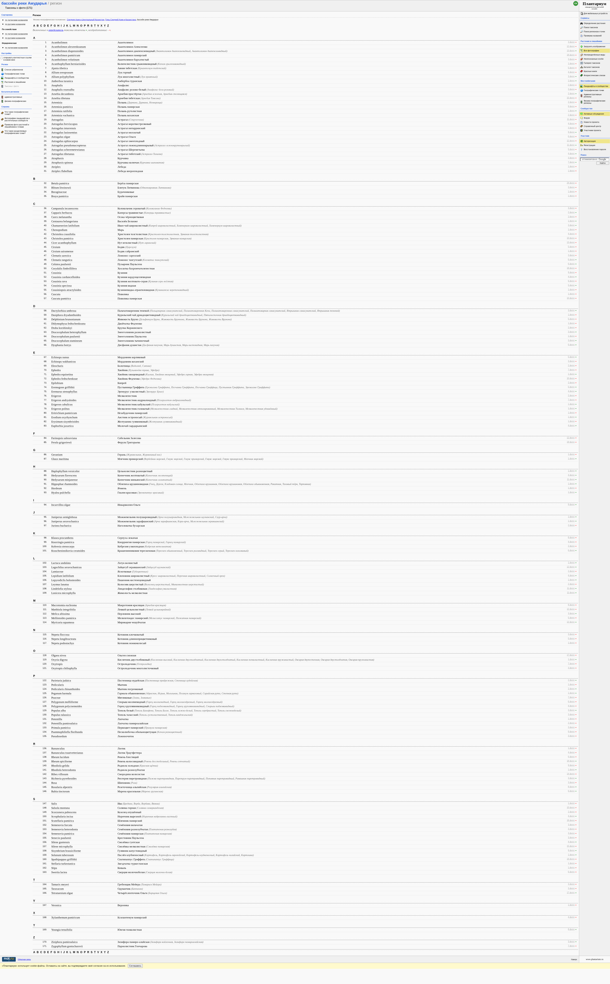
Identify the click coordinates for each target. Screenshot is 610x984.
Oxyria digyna (59, 659)
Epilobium (57, 383)
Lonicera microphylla (63, 593)
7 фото (571, 162)
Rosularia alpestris (61, 787)
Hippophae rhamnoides (64, 484)
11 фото (571, 119)
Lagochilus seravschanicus (66, 567)
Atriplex (56, 166)
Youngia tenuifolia (61, 929)
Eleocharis (57, 365)
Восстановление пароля (595, 149)
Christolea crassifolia (63, 234)
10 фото (571, 238)
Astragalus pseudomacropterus (68, 145)
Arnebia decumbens (62, 93)
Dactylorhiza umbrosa (63, 310)
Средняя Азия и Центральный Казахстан (85, 20)
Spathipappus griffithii (64, 859)
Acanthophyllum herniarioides (68, 63)
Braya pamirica (59, 196)
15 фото (571, 98)
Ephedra (56, 370)
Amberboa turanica (62, 81)
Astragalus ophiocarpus (64, 141)
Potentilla (56, 719)
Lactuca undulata (61, 563)
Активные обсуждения (594, 114)
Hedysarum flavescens (64, 475)
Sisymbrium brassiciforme (66, 850)
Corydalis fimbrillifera (64, 268)
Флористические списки (594, 75)
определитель (55, 30)
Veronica (56, 905)
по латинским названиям (16, 20)
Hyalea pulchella (60, 492)
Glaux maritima (60, 458)
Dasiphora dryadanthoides (66, 315)
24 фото (571, 183)
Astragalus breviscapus (64, 123)
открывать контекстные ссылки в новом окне (17, 59)
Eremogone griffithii (63, 387)
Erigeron (56, 395)
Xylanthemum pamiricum (65, 917)
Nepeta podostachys (62, 643)
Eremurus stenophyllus (64, 391)
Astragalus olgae (60, 136)
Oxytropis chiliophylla (64, 668)
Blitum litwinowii (61, 187)
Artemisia (56, 102)
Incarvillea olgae (60, 504)
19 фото (571, 442)
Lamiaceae (57, 571)
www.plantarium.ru (594, 959)
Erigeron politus (60, 408)
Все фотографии (591, 51)
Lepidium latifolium (62, 575)
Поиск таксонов (591, 27)
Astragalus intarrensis (63, 128)
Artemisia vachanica (62, 115)
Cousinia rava (59, 281)
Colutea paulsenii (61, 264)
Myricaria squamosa (62, 622)
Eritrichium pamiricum (64, 413)
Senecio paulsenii (61, 837)
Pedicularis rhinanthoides (65, 689)
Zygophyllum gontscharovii (67, 946)
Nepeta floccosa (60, 634)
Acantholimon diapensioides (67, 51)
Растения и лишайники (15, 82)
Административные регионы (593, 95)
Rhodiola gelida (60, 765)
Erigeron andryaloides (63, 400)
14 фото (571, 774)
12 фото (571, 46)
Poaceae (56, 697)
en (575, 3)
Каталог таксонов (592, 67)
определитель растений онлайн (594, 5)
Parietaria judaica (61, 680)
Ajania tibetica (59, 68)
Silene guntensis (60, 842)
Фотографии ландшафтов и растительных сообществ (17, 119)
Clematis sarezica (61, 255)
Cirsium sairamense (62, 251)
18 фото (571, 55)
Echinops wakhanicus (63, 361)
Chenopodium (59, 229)
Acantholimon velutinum (65, 59)
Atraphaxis (57, 158)
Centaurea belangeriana (64, 221)
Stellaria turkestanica (63, 863)
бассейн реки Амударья (147, 20)
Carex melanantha (61, 217)
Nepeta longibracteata (63, 638)
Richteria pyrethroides (64, 778)
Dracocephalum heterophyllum (68, 332)
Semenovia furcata (61, 825)
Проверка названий (593, 36)
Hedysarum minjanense (64, 479)
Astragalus (57, 119)
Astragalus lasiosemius (64, 132)
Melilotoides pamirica (63, 618)
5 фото (571, 68)
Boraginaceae (59, 191)
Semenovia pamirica (62, 833)
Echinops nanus (60, 357)
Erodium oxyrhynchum (64, 417)
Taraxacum (57, 888)
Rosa (54, 782)
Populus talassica (61, 714)
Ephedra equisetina (62, 374)
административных (13, 97)
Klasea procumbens (62, 537)
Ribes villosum (59, 774)
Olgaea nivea (58, 655)
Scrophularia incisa (62, 816)
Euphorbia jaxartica (62, 425)
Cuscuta (55, 294)
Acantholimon (59, 42)
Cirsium (55, 247)
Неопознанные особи (593, 59)
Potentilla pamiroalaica (64, 723)
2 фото (571, 81)
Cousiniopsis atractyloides (66, 289)
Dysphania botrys (61, 345)
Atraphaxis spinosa (62, 162)
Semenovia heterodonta (64, 829)
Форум (587, 118)
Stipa (54, 867)
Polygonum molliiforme (64, 701)
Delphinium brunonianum (65, 319)
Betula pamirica (60, 183)
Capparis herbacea (61, 212)
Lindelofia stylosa (61, 588)
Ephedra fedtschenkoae (64, 378)
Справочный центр (592, 126)
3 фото (571, 42)
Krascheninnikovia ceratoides (68, 550)
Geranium (56, 454)
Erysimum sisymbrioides (65, 421)
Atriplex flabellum (61, 171)
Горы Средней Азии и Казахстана (120, 20)
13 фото (571, 51)
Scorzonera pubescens (63, 812)
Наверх (574, 959)
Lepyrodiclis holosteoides (66, 580)
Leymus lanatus (60, 584)
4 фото (571, 72)
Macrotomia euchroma (64, 605)
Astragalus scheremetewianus (68, 149)
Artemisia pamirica (62, 106)
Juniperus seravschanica (65, 521)
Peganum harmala (61, 693)
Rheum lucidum (60, 757)
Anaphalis (57, 85)
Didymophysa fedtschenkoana (68, 323)
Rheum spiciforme (61, 761)
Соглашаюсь (135, 966)
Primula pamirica (61, 727)
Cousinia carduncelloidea (65, 277)
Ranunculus (58, 748)
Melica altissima (60, 613)
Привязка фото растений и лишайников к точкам (17, 126)
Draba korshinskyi (61, 327)
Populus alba (58, 710)
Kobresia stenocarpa (62, 546)
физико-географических (15, 101)
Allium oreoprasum (62, 72)
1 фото (571, 63)
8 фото (571, 537)
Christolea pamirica (62, 238)
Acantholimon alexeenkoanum (68, 46)
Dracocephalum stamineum (66, 340)
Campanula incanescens (64, 208)
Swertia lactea (59, 872)
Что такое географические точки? (16, 113)
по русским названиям (15, 24)
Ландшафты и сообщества (17, 78)
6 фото (571, 136)
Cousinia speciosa (61, 285)
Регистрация (589, 145)
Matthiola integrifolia (63, 609)
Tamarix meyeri (60, 884)
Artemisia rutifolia (61, 111)
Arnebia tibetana (60, 98)
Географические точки (15, 74)
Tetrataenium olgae (62, 893)
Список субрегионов (14, 70)
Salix (54, 803)
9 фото (571, 106)
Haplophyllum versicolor (65, 471)
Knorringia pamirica (62, 542)
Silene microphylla (62, 846)
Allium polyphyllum (62, 76)
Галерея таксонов (592, 63)
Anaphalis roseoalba (62, 89)
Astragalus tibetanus (62, 154)
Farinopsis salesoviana (64, 438)
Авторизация (590, 141)
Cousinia (56, 272)
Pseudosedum (59, 736)
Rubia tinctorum (60, 791)
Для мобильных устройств (595, 13)
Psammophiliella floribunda (67, 732)
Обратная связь (24, 959)
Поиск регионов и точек (594, 31)
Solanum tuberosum (62, 855)
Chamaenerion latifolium (65, 225)
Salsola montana (60, 807)
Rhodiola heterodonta (63, 769)
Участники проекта (592, 130)
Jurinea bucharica (61, 525)
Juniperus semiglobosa (64, 517)
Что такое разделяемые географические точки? (16, 132)
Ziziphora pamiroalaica (64, 941)
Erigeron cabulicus (62, 404)
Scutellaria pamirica (62, 820)
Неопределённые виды (594, 55)
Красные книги (590, 71)
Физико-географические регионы (594, 102)
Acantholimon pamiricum (65, 55)
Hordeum (56, 488)
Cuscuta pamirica (61, 298)
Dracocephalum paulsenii (65, 336)
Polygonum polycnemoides (66, 706)
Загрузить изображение (594, 46)
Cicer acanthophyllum (63, 242)
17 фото (571, 655)
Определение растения (594, 23)
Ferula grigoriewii (61, 442)
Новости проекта (591, 122)
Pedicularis (57, 684)
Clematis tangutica (61, 259)
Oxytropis (57, 664)
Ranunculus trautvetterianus (67, 752)
